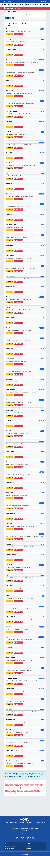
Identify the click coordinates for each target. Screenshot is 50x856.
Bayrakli (21, 785)
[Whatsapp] (31, 838)
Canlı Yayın (3, 4)
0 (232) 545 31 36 (19, 590)
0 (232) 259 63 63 (19, 322)
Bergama (26, 785)
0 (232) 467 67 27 (19, 106)
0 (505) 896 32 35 (19, 467)
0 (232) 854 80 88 (19, 157)
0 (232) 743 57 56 (19, 570)
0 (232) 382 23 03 (19, 395)
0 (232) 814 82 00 (19, 271)
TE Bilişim (28, 854)
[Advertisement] (25, 807)
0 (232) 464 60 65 (19, 188)
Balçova (11, 785)
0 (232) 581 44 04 (19, 745)
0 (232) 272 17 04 (19, 96)
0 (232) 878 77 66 (19, 621)
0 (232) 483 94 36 (19, 364)
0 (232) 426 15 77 (19, 415)
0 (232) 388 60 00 (19, 343)
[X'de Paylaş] (8, 18)
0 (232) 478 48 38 (19, 374)
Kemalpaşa (13, 790)
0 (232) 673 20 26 (19, 250)
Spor (40, 4)
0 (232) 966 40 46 (19, 75)
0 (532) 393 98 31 (19, 219)
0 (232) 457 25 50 (19, 312)
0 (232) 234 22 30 (19, 642)
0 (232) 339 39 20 (19, 766)
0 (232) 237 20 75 (19, 147)
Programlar (45, 4)
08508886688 (26, 830)
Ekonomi (21, 4)
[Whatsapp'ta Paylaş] (10, 18)
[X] (20, 838)
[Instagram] (22, 838)
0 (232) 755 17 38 (19, 178)
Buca (41, 785)
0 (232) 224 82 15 (19, 230)
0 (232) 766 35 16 (19, 291)
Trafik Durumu (29, 843)
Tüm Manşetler (30, 846)
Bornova (36, 785)
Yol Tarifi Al (10, 34)
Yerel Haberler (34, 4)
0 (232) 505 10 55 (19, 601)
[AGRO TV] (8, 1)
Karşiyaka (7, 790)
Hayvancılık (15, 4)
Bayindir (16, 785)
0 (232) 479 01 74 (19, 168)
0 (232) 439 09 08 (19, 116)
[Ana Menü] (45, 1)
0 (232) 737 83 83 (19, 302)
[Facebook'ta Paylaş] (6, 18)
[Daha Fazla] (13, 18)
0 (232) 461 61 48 (19, 85)
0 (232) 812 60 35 (19, 240)
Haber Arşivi (29, 848)
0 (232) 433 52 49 (19, 54)
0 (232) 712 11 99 (19, 735)
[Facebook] (17, 838)
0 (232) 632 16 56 (19, 477)
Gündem (27, 4)
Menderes (31, 790)
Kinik (18, 790)
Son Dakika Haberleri (10, 848)
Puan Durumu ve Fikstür (10, 846)
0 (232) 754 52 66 (19, 518)
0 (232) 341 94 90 (19, 436)
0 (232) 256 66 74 (19, 44)
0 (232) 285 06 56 (19, 199)
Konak (26, 790)
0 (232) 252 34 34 (19, 683)
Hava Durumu (9, 843)
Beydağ (31, 785)
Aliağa (6, 785)
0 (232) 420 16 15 (19, 353)
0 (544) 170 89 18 (19, 446)
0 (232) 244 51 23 (19, 384)
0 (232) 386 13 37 (19, 724)
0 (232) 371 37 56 (19, 261)
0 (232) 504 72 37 (19, 663)
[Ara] (43, 1)
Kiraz (22, 790)
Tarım (9, 4)
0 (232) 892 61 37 (19, 529)
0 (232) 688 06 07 (19, 673)
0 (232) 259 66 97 (19, 498)
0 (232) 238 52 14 (19, 611)
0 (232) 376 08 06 (19, 456)
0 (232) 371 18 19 (19, 34)
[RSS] (33, 838)
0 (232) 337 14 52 (19, 632)
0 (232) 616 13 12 (19, 580)
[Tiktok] (28, 838)
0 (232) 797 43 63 (19, 539)
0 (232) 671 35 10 (19, 549)
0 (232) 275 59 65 (19, 137)
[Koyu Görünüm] (41, 1)
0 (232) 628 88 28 (19, 281)
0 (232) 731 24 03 (19, 755)
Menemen (37, 790)
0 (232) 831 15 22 (19, 508)
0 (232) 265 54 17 (19, 405)
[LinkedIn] (24, 838)
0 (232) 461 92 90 (19, 209)
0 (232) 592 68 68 (19, 714)
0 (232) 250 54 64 (19, 65)
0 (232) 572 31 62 (19, 704)
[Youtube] (26, 838)
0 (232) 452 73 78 (19, 487)
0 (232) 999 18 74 (19, 333)
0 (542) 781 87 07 (19, 652)
